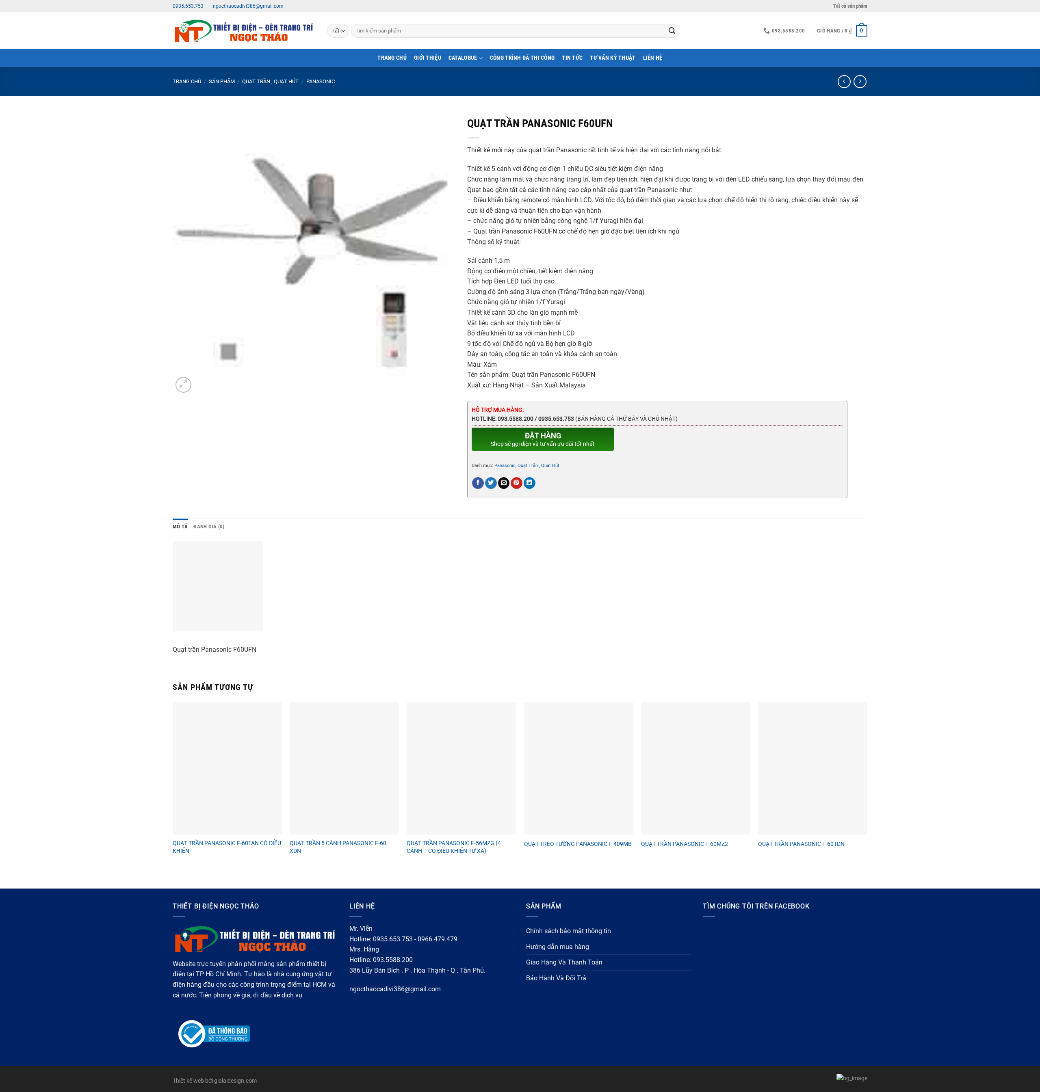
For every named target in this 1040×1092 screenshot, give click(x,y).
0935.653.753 (188, 6)
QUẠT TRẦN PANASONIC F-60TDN (801, 844)
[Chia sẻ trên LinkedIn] (529, 483)
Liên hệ (653, 57)
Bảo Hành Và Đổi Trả (556, 978)
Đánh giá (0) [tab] (208, 526)
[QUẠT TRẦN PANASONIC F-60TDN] (812, 768)
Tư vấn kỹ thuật (612, 57)
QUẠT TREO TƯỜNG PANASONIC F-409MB (578, 844)
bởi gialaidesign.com (231, 1080)
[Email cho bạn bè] (504, 483)
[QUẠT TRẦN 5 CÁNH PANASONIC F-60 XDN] (344, 768)
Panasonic (320, 81)
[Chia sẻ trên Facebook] (478, 483)
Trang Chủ (392, 57)
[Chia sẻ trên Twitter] (491, 483)
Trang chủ (187, 81)
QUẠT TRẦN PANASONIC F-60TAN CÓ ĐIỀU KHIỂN (227, 847)
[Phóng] (183, 385)
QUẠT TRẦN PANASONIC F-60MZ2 (684, 844)
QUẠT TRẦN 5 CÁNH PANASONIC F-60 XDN (338, 847)
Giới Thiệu (427, 57)
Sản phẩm (222, 81)
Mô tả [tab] (180, 526)
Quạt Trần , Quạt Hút (270, 81)
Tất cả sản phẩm (850, 6)
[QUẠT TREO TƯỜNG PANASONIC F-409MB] (578, 768)
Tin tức (572, 57)
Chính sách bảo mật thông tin (568, 931)
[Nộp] (672, 31)
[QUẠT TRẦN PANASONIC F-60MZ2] (695, 768)
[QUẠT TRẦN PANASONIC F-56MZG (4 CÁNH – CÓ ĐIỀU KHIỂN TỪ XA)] (461, 768)
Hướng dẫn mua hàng (557, 947)
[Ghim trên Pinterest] (516, 483)
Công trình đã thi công (522, 57)
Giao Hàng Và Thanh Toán (564, 962)
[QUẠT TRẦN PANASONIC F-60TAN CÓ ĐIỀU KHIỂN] (227, 768)
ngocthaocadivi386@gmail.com (248, 6)
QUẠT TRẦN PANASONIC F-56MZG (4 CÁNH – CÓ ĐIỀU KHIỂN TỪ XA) (454, 847)
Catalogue (462, 57)
